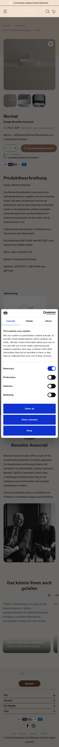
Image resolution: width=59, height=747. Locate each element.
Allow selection (29, 419)
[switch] (52, 377)
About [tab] (48, 321)
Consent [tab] (10, 321)
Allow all (29, 408)
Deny (29, 430)
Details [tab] (29, 321)
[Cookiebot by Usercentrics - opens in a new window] (43, 313)
